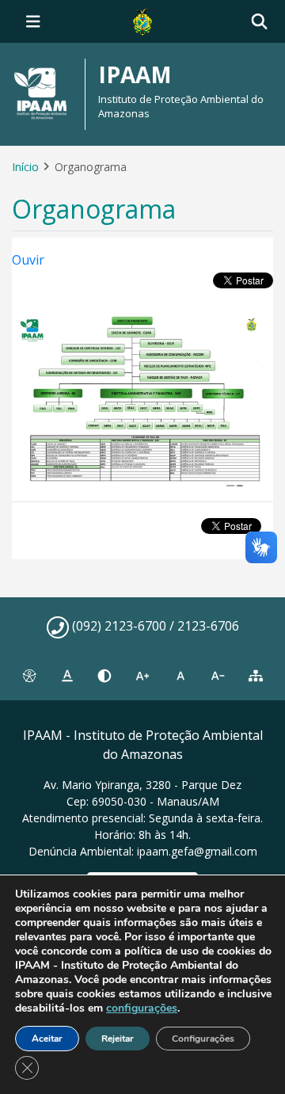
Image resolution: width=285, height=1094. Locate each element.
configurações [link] (141, 1008)
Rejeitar (117, 1038)
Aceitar (47, 1038)
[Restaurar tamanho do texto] (180, 676)
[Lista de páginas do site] (255, 676)
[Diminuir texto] (218, 676)
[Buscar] (259, 22)
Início (25, 166)
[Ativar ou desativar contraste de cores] (104, 676)
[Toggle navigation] (33, 21)
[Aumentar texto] (142, 676)
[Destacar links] (67, 676)
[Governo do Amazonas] (142, 20)
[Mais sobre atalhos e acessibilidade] (29, 676)
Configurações (203, 1038)
